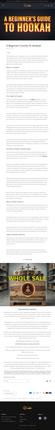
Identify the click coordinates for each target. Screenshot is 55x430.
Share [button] (9, 52)
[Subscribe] (27, 381)
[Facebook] (40, 418)
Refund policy (25, 398)
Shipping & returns (23, 419)
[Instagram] (45, 418)
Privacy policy (31, 398)
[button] (2, 5)
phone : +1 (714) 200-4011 (6, 419)
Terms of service (39, 398)
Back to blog (28, 259)
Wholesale (21, 421)
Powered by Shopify (18, 398)
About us (21, 416)
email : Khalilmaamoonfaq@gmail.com (8, 421)
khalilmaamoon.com (10, 398)
